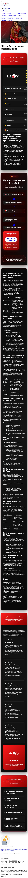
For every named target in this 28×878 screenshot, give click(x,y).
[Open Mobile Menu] (1, 1)
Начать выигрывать (5, 849)
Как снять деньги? (9, 850)
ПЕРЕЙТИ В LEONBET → (11, 239)
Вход (2, 10)
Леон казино (6, 8)
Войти (2, 5)
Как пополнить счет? (15, 849)
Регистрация (7, 5)
